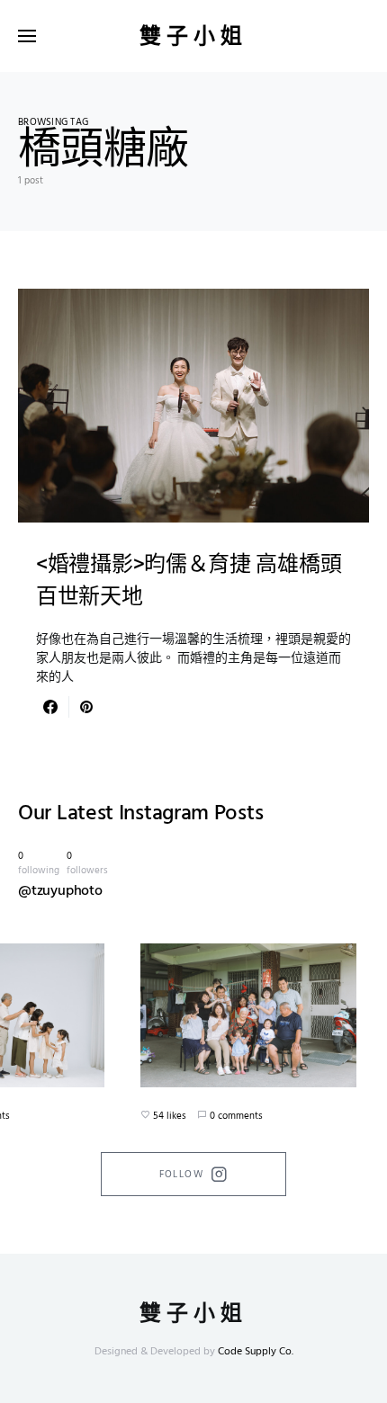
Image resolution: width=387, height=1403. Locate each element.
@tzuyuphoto (60, 891)
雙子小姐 (194, 36)
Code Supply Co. (255, 1352)
